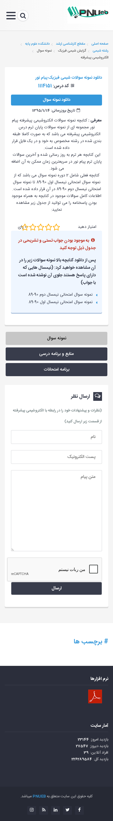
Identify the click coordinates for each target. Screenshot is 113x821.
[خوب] (40, 227)
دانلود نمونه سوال (56, 99)
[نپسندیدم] (32, 227)
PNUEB (39, 796)
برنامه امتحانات (56, 369)
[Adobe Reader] (95, 696)
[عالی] (56, 227)
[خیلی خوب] (48, 227)
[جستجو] (23, 15)
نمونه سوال (56, 338)
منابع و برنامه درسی (56, 354)
